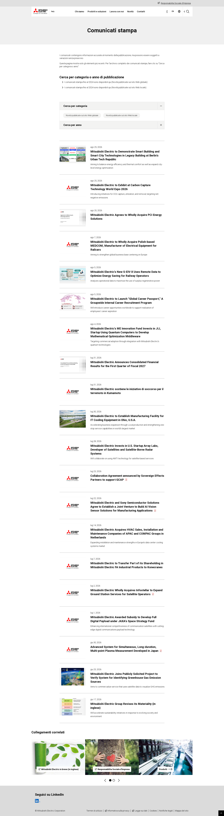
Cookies (153, 810)
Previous (105, 780)
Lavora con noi (117, 11)
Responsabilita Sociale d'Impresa (176, 3)
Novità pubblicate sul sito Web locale (121, 115)
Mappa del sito (181, 810)
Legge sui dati (141, 810)
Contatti (141, 11)
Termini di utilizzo (94, 810)
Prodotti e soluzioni (97, 11)
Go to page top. (221, 813)
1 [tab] (110, 780)
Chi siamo (79, 11)
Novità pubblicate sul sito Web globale (82, 115)
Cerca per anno (72, 124)
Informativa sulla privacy (118, 810)
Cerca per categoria (75, 105)
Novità (130, 11)
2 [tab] (114, 780)
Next (118, 780)
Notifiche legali (166, 810)
